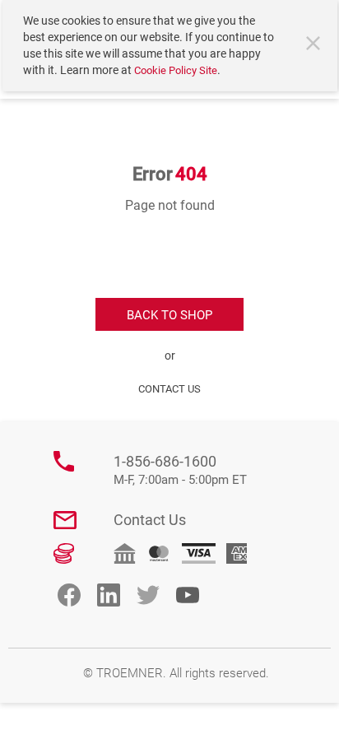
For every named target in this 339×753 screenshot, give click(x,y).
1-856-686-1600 (180, 470)
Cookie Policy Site (175, 70)
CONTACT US (169, 389)
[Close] (315, 45)
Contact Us (150, 519)
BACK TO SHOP (169, 315)
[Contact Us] (65, 520)
